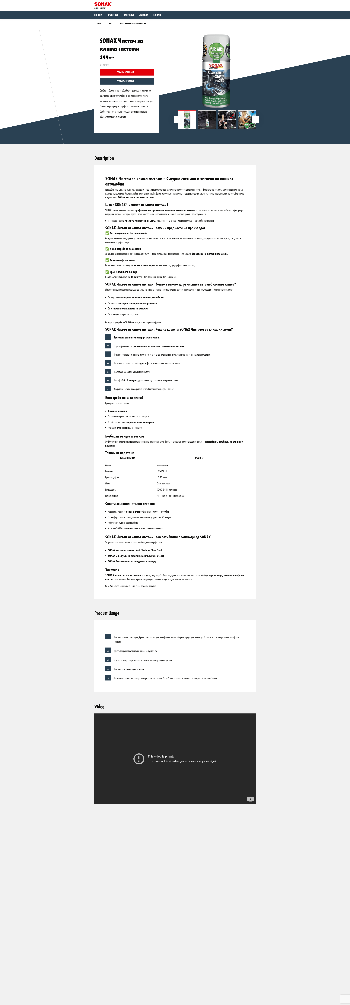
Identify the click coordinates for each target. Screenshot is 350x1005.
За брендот (129, 14)
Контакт (157, 14)
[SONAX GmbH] (103, 5)
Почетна (98, 14)
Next (255, 119)
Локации (143, 14)
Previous (177, 119)
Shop (110, 23)
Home (99, 23)
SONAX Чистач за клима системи (132, 23)
